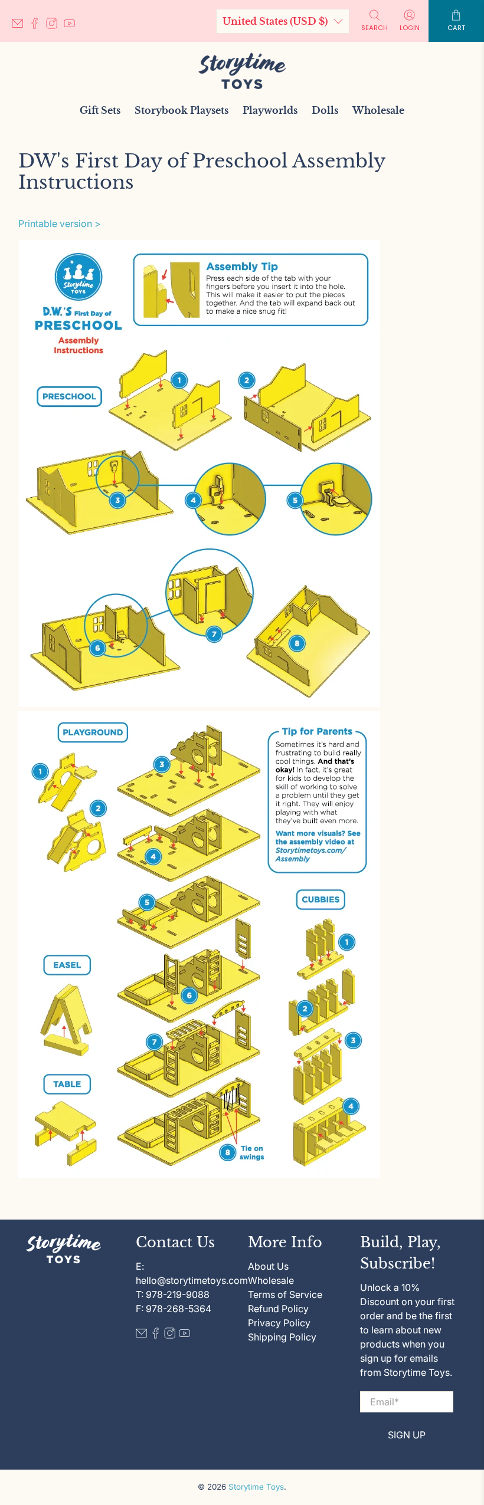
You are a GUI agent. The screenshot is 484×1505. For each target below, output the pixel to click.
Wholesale (378, 110)
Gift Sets (100, 110)
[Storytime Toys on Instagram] (54, 25)
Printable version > (59, 223)
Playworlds (270, 110)
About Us (268, 1266)
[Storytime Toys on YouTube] (72, 25)
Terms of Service (285, 1294)
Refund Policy (278, 1309)
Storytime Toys (256, 1486)
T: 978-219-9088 (173, 1294)
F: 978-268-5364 (173, 1309)
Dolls (325, 110)
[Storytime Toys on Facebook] (37, 25)
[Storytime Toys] (242, 70)
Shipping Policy (282, 1337)
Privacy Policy (279, 1323)
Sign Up (407, 1435)
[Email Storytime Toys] (20, 25)
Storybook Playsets (181, 110)
